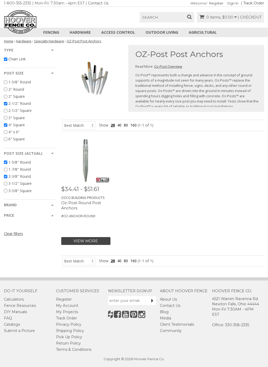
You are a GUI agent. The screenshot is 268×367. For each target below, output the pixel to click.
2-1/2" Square (20, 110)
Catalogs (12, 324)
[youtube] (125, 314)
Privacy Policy (68, 324)
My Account (67, 305)
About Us (168, 299)
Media (165, 318)
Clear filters (13, 233)
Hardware (80, 32)
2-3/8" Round (19, 176)
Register (216, 3)
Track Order (253, 3)
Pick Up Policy (69, 337)
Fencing (51, 32)
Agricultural (203, 32)
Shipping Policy (70, 330)
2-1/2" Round (19, 103)
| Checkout (249, 17)
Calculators (14, 299)
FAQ (8, 318)
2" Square (16, 96)
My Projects (67, 311)
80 (126, 125)
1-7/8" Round (19, 169)
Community (171, 330)
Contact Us (98, 3)
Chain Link (17, 58)
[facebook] (117, 314)
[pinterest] (133, 314)
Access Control (118, 32)
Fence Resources (20, 305)
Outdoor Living (162, 32)
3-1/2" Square (20, 183)
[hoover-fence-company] (110, 314)
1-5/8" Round (19, 82)
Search (150, 17)
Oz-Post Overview (168, 66)
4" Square (16, 124)
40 (119, 125)
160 (133, 125)
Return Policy (68, 343)
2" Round (16, 89)
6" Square (16, 139)
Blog (164, 311)
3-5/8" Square (20, 190)
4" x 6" (14, 131)
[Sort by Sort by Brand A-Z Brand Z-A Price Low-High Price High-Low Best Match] (79, 125)
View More (86, 241)
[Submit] (152, 300)
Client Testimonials (177, 324)
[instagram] (141, 314)
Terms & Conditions (73, 349)
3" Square (16, 117)
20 (113, 125)
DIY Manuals (15, 311)
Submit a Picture (19, 330)
